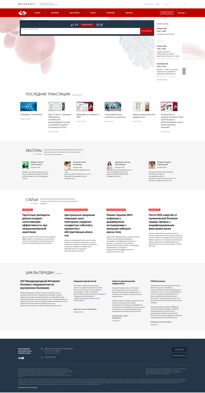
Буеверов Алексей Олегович (161, 322)
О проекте (37, 13)
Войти (158, 4)
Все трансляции (162, 80)
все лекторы (38, 154)
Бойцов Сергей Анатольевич (37, 163)
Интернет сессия (166, 13)
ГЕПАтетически (158, 281)
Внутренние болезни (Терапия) (76, 209)
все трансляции (77, 95)
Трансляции (55, 13)
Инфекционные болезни (116, 209)
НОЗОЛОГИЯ (181, 13)
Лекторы (93, 13)
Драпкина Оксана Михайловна (122, 163)
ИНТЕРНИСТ (27, 4)
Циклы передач (75, 13)
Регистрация (149, 4)
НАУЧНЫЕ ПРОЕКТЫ (179, 355)
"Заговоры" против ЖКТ (166, 34)
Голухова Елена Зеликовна (79, 163)
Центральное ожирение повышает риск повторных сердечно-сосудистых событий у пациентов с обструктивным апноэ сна (79, 225)
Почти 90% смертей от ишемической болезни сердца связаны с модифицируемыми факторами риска (163, 221)
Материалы (129, 13)
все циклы (59, 273)
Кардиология (154, 209)
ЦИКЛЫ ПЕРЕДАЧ (44, 273)
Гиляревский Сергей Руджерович (119, 317)
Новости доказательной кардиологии (123, 282)
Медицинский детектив (85, 281)
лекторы (34, 151)
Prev (184, 69)
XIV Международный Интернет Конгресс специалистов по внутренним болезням (40, 284)
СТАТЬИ (32, 201)
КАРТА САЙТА (179, 349)
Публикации (111, 13)
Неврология (27, 209)
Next (184, 73)
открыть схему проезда (52, 353)
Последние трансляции (54, 94)
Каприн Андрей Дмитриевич (164, 163)
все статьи (34, 203)
